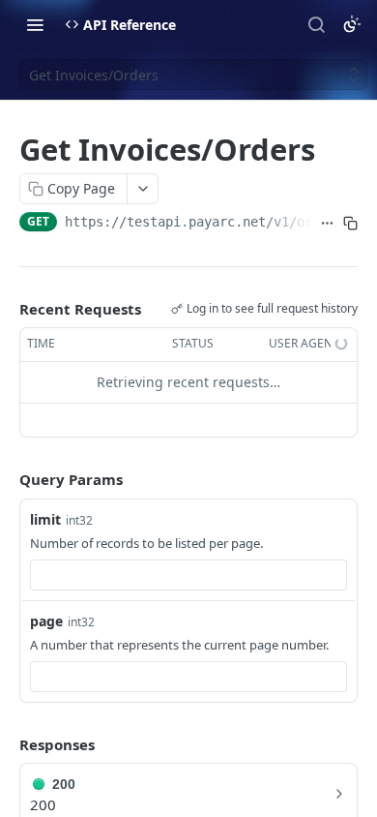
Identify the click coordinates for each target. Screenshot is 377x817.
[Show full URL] (327, 223)
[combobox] (188, 575)
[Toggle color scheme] (351, 24)
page (46, 621)
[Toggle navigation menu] (34, 24)
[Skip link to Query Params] (6, 479)
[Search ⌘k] (316, 24)
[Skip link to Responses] (6, 744)
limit (45, 519)
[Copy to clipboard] (350, 223)
